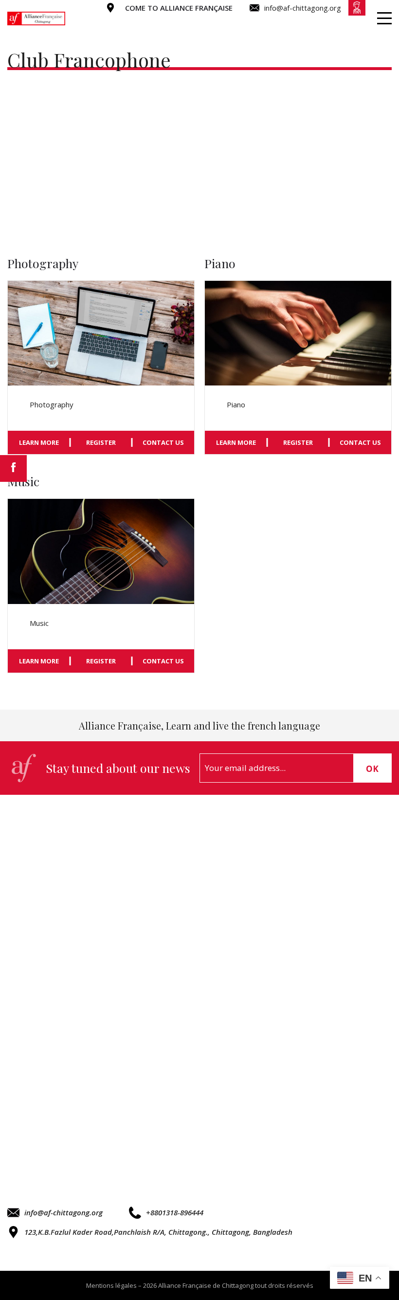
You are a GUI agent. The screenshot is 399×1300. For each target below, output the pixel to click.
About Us (192, 22)
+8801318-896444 (174, 1212)
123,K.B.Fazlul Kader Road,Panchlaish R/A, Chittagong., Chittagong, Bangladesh (158, 1232)
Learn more (39, 442)
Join (354, 22)
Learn (255, 22)
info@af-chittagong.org (63, 1212)
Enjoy (307, 22)
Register (101, 442)
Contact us (163, 442)
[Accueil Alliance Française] (36, 18)
